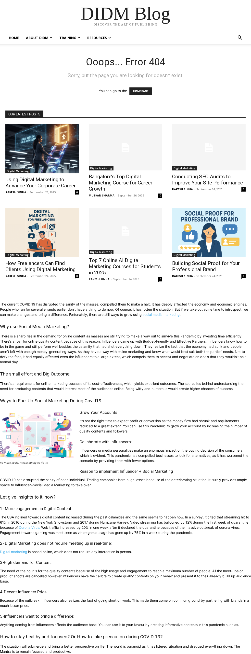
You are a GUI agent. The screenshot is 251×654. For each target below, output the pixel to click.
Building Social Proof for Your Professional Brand (206, 266)
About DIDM (37, 37)
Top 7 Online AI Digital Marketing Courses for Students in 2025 (125, 266)
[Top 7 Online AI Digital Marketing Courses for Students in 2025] (125, 231)
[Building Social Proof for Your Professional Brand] (209, 232)
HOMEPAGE (141, 91)
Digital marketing (13, 552)
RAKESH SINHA (15, 192)
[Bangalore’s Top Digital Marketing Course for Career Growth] (125, 147)
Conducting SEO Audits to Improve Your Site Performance (207, 180)
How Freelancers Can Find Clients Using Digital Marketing (40, 266)
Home (14, 37)
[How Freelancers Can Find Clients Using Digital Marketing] (42, 232)
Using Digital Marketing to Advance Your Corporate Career (40, 183)
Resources (97, 37)
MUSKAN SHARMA (101, 195)
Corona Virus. (29, 527)
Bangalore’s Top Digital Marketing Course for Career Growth (120, 183)
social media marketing (161, 314)
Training (67, 37)
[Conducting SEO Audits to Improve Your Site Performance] (209, 147)
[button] (240, 38)
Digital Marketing (18, 171)
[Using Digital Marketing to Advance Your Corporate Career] (42, 148)
